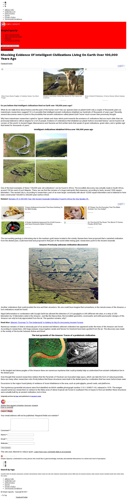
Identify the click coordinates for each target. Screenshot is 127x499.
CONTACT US (10, 12)
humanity (97, 473)
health (7, 473)
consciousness (19, 473)
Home (7, 15)
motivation (13, 473)
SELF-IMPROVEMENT (13, 37)
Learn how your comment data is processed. (52, 452)
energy (115, 473)
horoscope (83, 473)
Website (4, 443)
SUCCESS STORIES (12, 40)
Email (4, 439)
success (5, 475)
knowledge (106, 473)
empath (111, 473)
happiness (88, 473)
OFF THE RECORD (12, 35)
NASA (73, 473)
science (44, 473)
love (47, 473)
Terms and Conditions (13, 19)
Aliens (122, 473)
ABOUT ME (9, 10)
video (49, 473)
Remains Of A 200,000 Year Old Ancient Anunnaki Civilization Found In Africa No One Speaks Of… (49, 199)
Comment (5, 430)
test (80, 473)
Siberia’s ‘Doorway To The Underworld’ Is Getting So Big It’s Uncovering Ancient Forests (47, 322)
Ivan (17, 396)
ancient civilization (17, 405)
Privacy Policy (10, 17)
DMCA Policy (10, 13)
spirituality (26, 473)
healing (119, 473)
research (35, 405)
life (10, 473)
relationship (56, 473)
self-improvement (33, 473)
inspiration (3, 473)
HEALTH (8, 39)
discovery (27, 405)
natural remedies (64, 473)
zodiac (93, 473)
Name (4, 435)
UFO (2, 475)
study (52, 473)
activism (70, 473)
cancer (77, 473)
